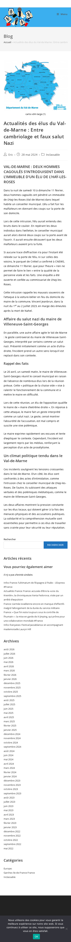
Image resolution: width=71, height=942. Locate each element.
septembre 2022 (12, 844)
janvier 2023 (10, 827)
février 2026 (10, 674)
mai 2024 (8, 759)
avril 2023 (9, 814)
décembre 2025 (12, 683)
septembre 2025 (12, 696)
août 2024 (9, 751)
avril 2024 (9, 763)
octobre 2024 (11, 742)
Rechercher (10, 539)
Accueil (7, 42)
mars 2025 (9, 721)
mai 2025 (8, 712)
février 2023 (10, 823)
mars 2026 (9, 670)
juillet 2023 (9, 801)
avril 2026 (9, 666)
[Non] (66, 929)
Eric (10, 154)
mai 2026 (8, 662)
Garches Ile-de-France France (19, 872)
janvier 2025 (10, 729)
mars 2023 (9, 818)
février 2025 (10, 725)
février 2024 (10, 772)
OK (36, 936)
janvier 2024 (10, 776)
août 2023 (9, 797)
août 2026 (9, 649)
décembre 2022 (12, 831)
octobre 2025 (11, 691)
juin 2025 (8, 708)
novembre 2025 (12, 687)
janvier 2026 (10, 679)
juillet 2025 (9, 704)
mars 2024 (9, 767)
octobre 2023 (11, 789)
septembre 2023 (12, 793)
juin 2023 (8, 806)
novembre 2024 (12, 738)
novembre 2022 (12, 835)
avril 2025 (9, 717)
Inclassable (53, 154)
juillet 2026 (9, 653)
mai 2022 (8, 848)
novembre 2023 (12, 785)
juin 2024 (8, 755)
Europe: (8, 868)
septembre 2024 (12, 746)
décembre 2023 (12, 780)
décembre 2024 (12, 734)
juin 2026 (8, 657)
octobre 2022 (11, 840)
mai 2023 (8, 810)
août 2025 (9, 700)
